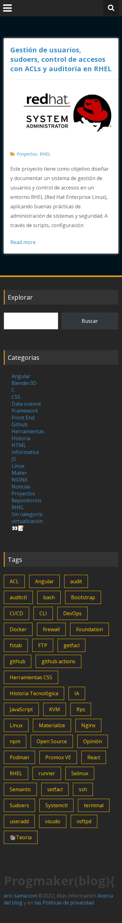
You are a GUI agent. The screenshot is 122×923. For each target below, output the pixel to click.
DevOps (72, 613)
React (93, 757)
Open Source (52, 741)
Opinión (92, 741)
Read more (23, 242)
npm (15, 741)
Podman (19, 757)
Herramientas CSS (31, 677)
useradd (19, 821)
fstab (16, 645)
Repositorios (27, 500)
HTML (19, 445)
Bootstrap (83, 597)
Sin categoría (27, 514)
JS (14, 459)
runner (46, 773)
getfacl (71, 645)
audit (76, 581)
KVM (54, 709)
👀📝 (18, 528)
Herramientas (28, 431)
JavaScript (21, 709)
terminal (94, 805)
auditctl (18, 597)
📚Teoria (21, 837)
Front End (23, 417)
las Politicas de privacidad (64, 902)
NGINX (20, 479)
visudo (52, 821)
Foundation (89, 629)
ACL (14, 581)
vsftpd (84, 821)
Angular (21, 376)
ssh (83, 789)
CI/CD (16, 613)
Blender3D (24, 383)
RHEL (45, 154)
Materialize (52, 725)
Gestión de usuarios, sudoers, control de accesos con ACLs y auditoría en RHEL (60, 59)
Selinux (79, 773)
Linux (18, 465)
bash (49, 597)
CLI (43, 613)
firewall (51, 629)
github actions (58, 661)
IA (76, 693)
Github (20, 424)
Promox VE (58, 757)
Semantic (20, 789)
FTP (42, 645)
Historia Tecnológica (34, 693)
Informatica (25, 452)
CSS (16, 396)
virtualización (27, 521)
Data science (26, 403)
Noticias (21, 486)
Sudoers (19, 805)
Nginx (88, 725)
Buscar (90, 320)
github (17, 661)
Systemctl (56, 805)
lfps (80, 709)
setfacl (55, 789)
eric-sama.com (20, 895)
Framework (25, 410)
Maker (19, 472)
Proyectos (27, 154)
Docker (18, 629)
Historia (21, 438)
